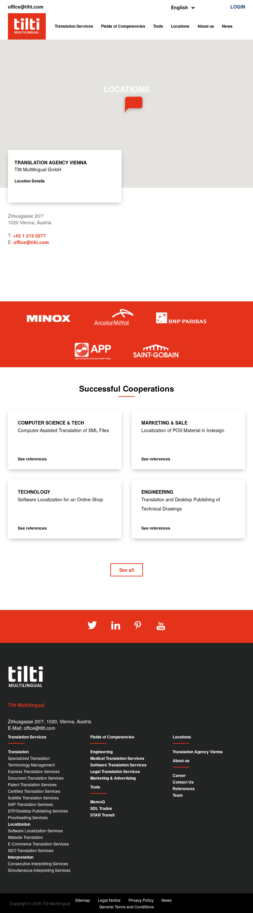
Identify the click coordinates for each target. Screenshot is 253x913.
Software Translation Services (118, 765)
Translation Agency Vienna (198, 752)
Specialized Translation (29, 758)
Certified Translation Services (34, 791)
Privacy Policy (141, 900)
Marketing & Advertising (113, 778)
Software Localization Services (35, 830)
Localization (19, 824)
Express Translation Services (34, 771)
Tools (158, 26)
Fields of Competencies (123, 26)
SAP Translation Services (30, 804)
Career (179, 775)
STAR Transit (102, 815)
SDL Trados (101, 808)
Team (178, 795)
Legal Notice (109, 900)
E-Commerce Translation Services (38, 843)
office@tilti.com (25, 6)
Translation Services (74, 26)
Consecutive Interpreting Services (38, 863)
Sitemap (82, 900)
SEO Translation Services (30, 850)
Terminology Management (31, 764)
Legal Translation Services (115, 771)
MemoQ (97, 802)
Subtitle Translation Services (33, 797)
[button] (126, 103)
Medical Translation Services (117, 758)
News (227, 26)
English (179, 7)
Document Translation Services (36, 778)
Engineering (101, 752)
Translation (18, 752)
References (184, 788)
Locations (180, 26)
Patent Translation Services (32, 784)
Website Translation (25, 837)
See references (32, 459)
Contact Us (183, 782)
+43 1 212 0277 (29, 235)
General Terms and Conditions (126, 906)
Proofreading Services (28, 817)
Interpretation (20, 857)
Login (237, 6)
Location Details (29, 181)
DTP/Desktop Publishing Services (38, 811)
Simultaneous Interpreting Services (39, 870)
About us (205, 26)
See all (126, 570)
